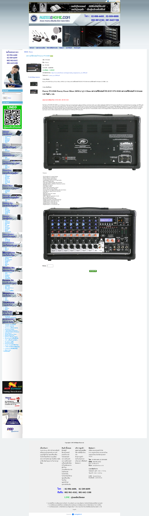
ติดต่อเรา (61, 47)
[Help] (9, 98)
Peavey (31, 52)
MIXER (26, 52)
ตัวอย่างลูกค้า (77, 47)
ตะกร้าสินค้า (69, 47)
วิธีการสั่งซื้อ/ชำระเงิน (52, 47)
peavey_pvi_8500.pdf (54, 75)
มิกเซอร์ (64, 450)
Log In (74, 509)
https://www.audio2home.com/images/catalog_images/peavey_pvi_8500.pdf (69, 72)
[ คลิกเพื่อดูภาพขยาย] (34, 77)
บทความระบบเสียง (40, 47)
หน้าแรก (32, 47)
